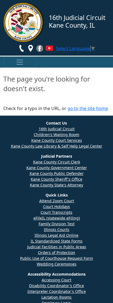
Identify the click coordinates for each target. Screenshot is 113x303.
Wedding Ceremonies (57, 264)
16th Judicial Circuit (57, 128)
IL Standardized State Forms (57, 241)
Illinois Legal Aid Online (56, 235)
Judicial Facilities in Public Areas (56, 246)
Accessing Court (56, 279)
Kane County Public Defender (57, 173)
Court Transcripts (56, 212)
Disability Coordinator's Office (56, 285)
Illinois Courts (56, 229)
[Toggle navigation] (19, 62)
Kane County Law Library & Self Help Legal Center (56, 146)
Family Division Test (57, 223)
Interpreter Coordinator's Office (56, 291)
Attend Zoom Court (56, 200)
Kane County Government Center (56, 167)
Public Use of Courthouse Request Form (56, 258)
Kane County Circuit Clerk (56, 162)
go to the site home (87, 108)
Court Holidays (56, 206)
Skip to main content (21, 3)
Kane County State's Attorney (56, 184)
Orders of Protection (56, 252)
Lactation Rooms (56, 297)
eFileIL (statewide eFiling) (56, 218)
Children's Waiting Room (56, 134)
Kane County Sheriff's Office (56, 179)
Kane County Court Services (56, 140)
